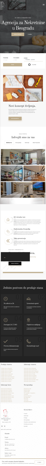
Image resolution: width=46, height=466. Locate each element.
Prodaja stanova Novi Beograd (7, 376)
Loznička (26, 394)
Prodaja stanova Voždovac (7, 369)
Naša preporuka (36, 142)
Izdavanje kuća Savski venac (7, 393)
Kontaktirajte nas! (33, 346)
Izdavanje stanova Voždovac (30, 376)
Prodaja (25, 417)
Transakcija (5, 57)
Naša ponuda (17, 34)
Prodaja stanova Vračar (6, 372)
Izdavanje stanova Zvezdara (30, 375)
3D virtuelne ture (19, 217)
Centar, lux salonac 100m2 (15, 195)
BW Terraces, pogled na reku (16, 162)
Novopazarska (27, 397)
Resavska (26, 398)
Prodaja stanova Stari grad (7, 374)
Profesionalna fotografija (22, 229)
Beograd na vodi (27, 388)
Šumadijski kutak (28, 401)
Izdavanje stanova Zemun (29, 381)
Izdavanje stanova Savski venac (31, 372)
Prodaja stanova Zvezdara (6, 371)
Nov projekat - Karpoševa (29, 393)
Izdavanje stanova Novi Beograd (31, 371)
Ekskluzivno (9, 142)
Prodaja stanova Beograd (6, 368)
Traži (12, 64)
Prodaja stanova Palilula (6, 375)
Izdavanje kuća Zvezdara (6, 390)
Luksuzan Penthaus (11, 178)
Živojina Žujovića (27, 395)
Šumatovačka (27, 390)
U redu (39, 462)
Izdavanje (27, 142)
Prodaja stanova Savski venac (7, 378)
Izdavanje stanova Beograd (30, 368)
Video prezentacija (20, 238)
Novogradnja (15, 118)
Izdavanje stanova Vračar (29, 374)
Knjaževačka (27, 391)
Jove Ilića (26, 400)
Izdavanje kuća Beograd (6, 388)
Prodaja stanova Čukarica (6, 379)
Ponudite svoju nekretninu (30, 422)
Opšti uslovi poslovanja (6, 429)
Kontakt (26, 426)
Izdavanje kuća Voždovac (6, 391)
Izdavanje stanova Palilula (30, 378)
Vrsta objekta (16, 57)
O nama (30, 34)
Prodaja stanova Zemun (6, 381)
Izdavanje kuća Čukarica (6, 400)
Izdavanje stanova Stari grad (30, 369)
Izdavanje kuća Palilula (6, 394)
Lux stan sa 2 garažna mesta (31, 177)
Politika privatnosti (28, 424)
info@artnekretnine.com (10, 439)
